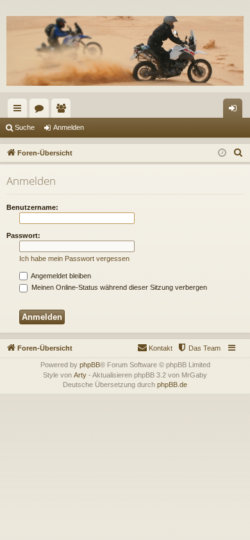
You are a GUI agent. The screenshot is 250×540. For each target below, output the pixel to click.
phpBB (89, 365)
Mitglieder (63, 111)
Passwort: (23, 235)
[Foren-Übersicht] (125, 51)
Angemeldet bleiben (60, 276)
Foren (42, 111)
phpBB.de (172, 384)
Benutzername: (32, 207)
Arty (80, 375)
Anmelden (68, 127)
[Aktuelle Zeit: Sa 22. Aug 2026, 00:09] (222, 153)
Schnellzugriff (20, 111)
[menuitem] (238, 153)
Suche (25, 127)
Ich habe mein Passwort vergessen (74, 258)
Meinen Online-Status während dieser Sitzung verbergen (118, 287)
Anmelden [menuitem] (235, 111)
